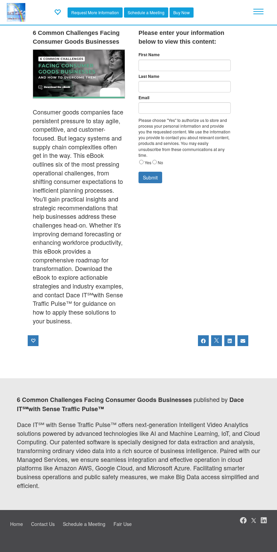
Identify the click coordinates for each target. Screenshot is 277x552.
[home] (16, 11)
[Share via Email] (243, 340)
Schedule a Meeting (146, 12)
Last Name (148, 76)
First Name (149, 55)
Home (16, 524)
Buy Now (181, 12)
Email (143, 98)
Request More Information (95, 12)
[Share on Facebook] (203, 340)
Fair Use (123, 524)
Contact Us (43, 524)
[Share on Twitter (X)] (216, 340)
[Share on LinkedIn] (230, 340)
